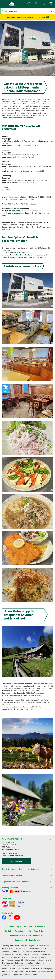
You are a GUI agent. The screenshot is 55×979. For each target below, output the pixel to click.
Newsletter (38, 935)
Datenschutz (40, 926)
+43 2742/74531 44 (13, 211)
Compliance (19, 931)
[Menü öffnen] (4, 4)
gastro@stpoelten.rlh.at (18, 213)
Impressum (21, 926)
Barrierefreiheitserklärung (27, 940)
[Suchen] (29, 4)
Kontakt (8, 931)
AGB (30, 926)
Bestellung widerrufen (20, 935)
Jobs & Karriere (40, 931)
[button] (12, 4)
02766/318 (6, 709)
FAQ (29, 931)
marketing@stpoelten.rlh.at (17, 255)
